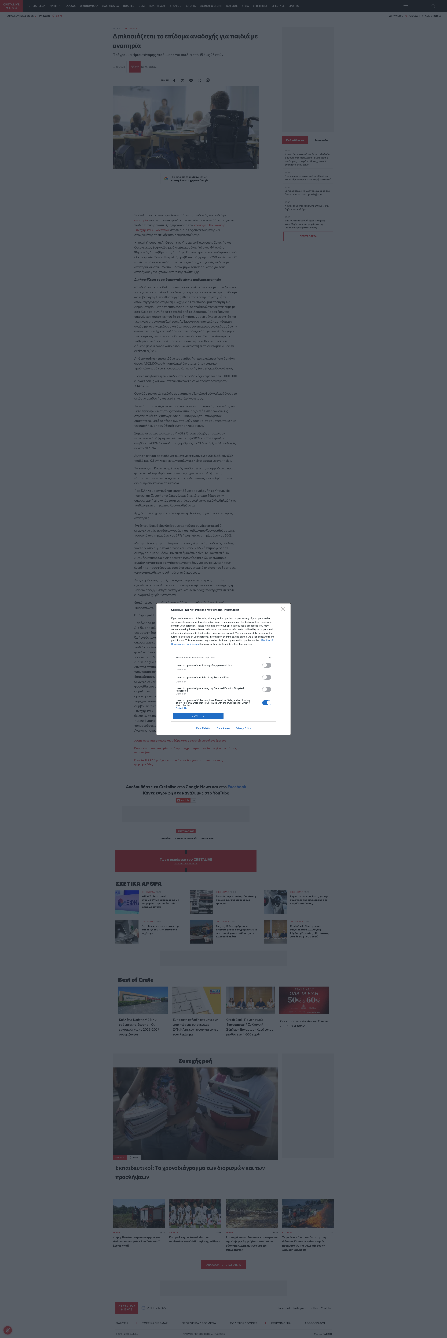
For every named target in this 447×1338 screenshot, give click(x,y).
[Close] (284, 610)
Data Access (223, 728)
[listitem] (223, 657)
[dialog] (223, 669)
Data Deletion (203, 728)
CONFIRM (198, 715)
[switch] (266, 665)
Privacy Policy (243, 728)
